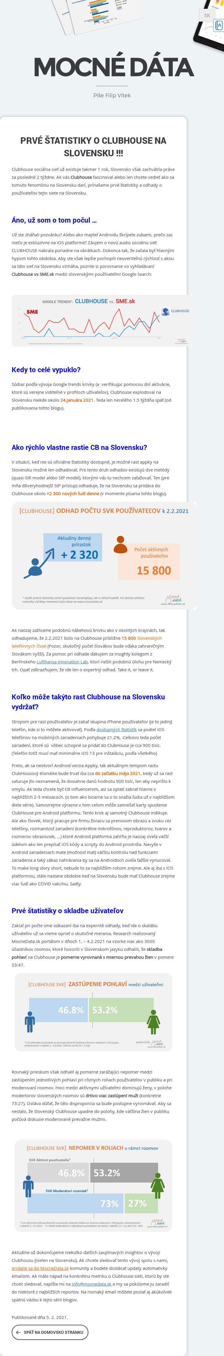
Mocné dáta (112, 67)
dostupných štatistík (117, 729)
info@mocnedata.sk (91, 1284)
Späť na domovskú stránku (53, 1332)
